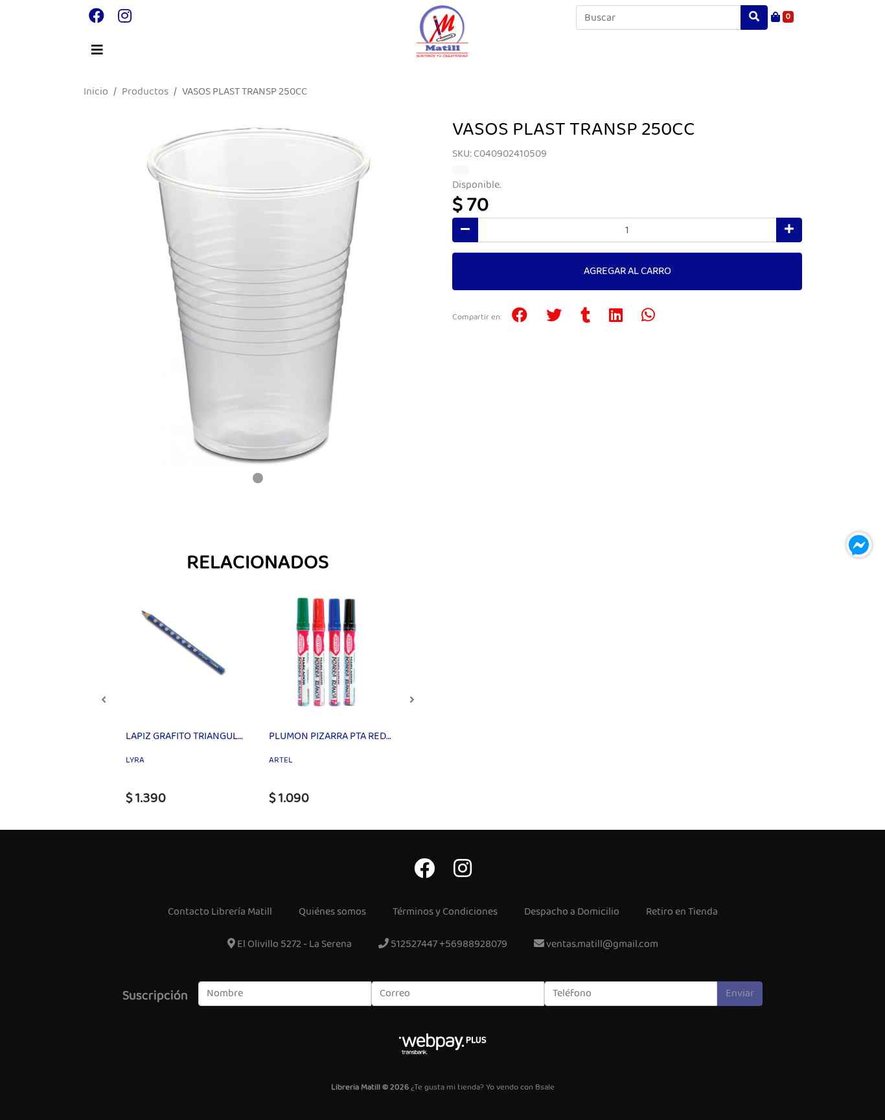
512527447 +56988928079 (448, 944)
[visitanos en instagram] (124, 17)
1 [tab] (257, 478)
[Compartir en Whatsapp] (648, 317)
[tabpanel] (258, 293)
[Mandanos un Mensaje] (859, 545)
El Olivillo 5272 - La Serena (293, 944)
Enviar (740, 993)
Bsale (545, 1087)
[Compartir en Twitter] (554, 317)
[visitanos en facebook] (96, 17)
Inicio (96, 92)
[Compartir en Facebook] (519, 317)
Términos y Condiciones (445, 912)
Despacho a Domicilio (571, 912)
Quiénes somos (332, 912)
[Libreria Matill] (442, 31)
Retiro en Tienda (682, 912)
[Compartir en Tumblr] (585, 317)
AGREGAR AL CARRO (627, 271)
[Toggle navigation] (97, 50)
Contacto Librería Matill (220, 912)
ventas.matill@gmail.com (601, 944)
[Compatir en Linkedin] (616, 317)
